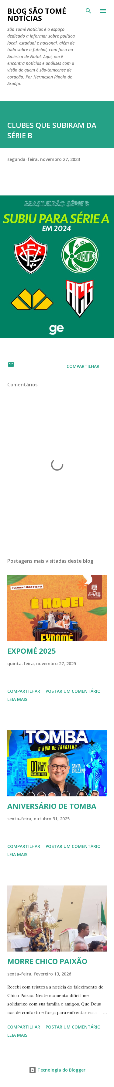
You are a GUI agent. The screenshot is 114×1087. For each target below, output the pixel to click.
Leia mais (17, 699)
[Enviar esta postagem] (11, 366)
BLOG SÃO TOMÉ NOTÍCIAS (36, 14)
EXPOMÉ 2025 (31, 651)
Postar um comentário (73, 691)
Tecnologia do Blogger (60, 1070)
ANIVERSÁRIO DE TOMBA (51, 806)
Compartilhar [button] (83, 366)
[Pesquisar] (88, 11)
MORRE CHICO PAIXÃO (47, 961)
